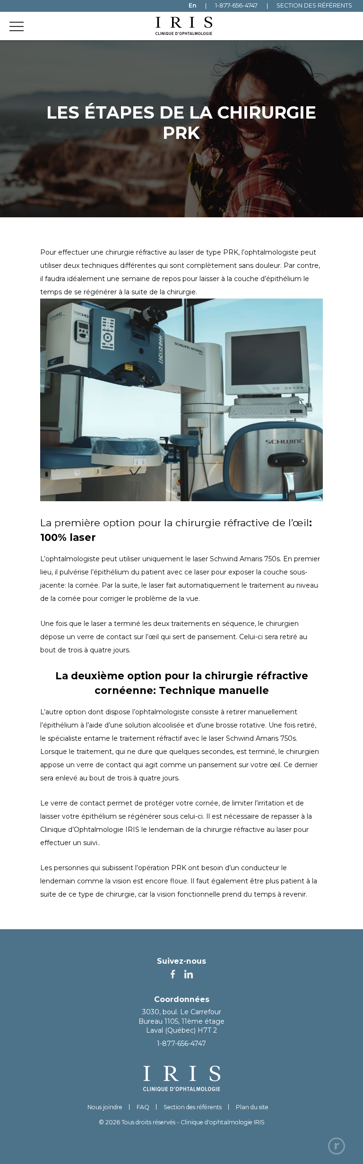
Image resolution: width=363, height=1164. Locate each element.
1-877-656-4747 (181, 1043)
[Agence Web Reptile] (336, 1146)
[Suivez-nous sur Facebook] (173, 974)
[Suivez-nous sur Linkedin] (188, 974)
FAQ (143, 1107)
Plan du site (252, 1107)
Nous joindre (104, 1107)
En (192, 6)
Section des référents (193, 1107)
